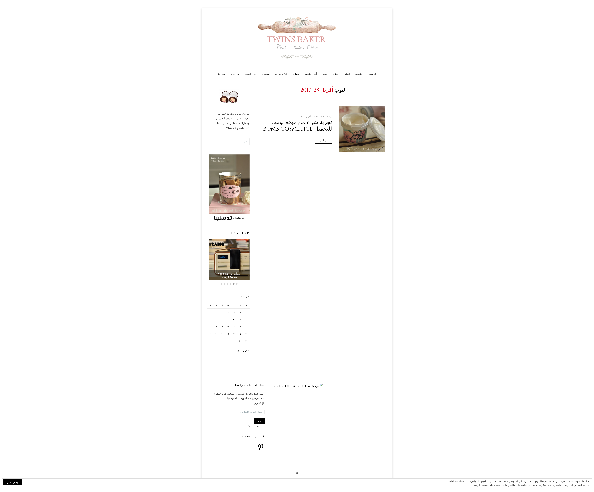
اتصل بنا (222, 73)
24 (234, 333)
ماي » (238, 350)
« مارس (245, 350)
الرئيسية (372, 73)
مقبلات (335, 73)
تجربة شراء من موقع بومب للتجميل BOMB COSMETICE (297, 126)
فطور (324, 73)
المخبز (347, 73)
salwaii (320, 116)
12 (223, 319)
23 (240, 333)
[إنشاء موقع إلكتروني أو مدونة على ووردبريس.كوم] (297, 473)
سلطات (296, 73)
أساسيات (359, 73)
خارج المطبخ (250, 73)
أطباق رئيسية (311, 73)
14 (210, 319)
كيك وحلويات (281, 73)
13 (217, 319)
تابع (259, 421)
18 (228, 326)
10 (234, 319)
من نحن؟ (235, 73)
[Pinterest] (261, 446)
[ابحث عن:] (229, 141)
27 (216, 333)
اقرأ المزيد (323, 140)
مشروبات (265, 73)
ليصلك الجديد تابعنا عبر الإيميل (249, 385)
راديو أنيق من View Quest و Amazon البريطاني (229, 275)
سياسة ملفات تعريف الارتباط (487, 485)
